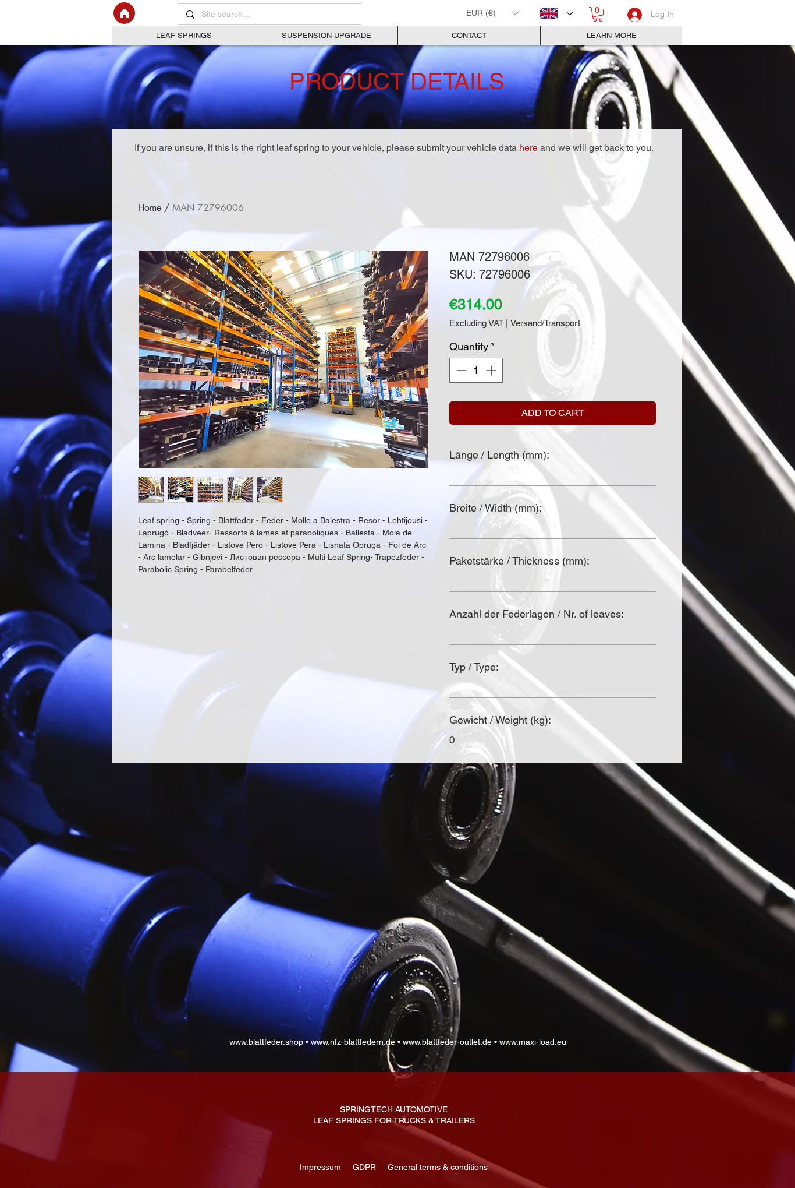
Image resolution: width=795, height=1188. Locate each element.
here (528, 147)
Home (149, 208)
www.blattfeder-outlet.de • (450, 1041)
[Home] (124, 13)
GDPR (363, 1167)
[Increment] (492, 370)
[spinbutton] (476, 370)
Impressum (321, 1167)
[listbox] (492, 13)
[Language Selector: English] (556, 13)
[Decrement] (460, 370)
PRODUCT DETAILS (397, 81)
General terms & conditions (435, 1167)
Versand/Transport (545, 323)
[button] (492, 13)
